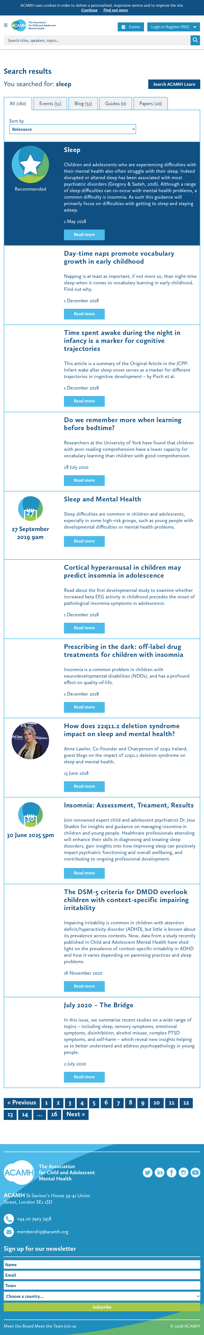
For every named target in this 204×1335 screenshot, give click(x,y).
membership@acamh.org (42, 1232)
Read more (84, 234)
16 (54, 1114)
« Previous (21, 1102)
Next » (75, 1114)
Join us (70, 1326)
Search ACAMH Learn (174, 84)
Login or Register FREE (170, 26)
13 (10, 1114)
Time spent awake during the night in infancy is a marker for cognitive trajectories (122, 340)
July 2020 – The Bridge (98, 1005)
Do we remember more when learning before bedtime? (123, 424)
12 (186, 1102)
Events (134, 26)
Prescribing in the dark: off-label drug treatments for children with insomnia (123, 650)
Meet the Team (49, 1326)
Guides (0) (115, 103)
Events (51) (50, 103)
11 (171, 1102)
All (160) (18, 103)
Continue (89, 10)
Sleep (72, 150)
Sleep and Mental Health (102, 499)
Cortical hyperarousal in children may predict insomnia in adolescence (122, 571)
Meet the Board (19, 1326)
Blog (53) (83, 103)
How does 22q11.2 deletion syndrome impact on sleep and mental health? (122, 730)
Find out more (115, 10)
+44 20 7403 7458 (34, 1219)
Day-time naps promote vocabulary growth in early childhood (119, 257)
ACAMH (192, 1326)
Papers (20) (150, 103)
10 (156, 1102)
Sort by (16, 121)
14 (25, 1114)
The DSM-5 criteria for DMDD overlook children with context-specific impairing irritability (126, 900)
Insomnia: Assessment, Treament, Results (129, 805)
